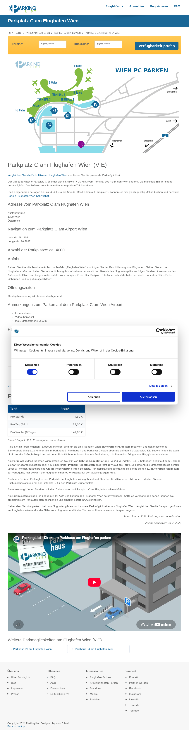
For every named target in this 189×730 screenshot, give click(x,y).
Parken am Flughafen (38, 33)
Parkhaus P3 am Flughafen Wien (32, 648)
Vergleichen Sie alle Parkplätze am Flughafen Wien (37, 175)
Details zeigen (158, 385)
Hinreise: (17, 44)
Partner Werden (138, 682)
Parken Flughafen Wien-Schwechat (28, 195)
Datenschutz (57, 688)
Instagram (135, 693)
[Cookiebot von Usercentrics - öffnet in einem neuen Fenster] (158, 331)
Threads (134, 705)
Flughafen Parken (100, 677)
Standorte (95, 688)
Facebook (135, 688)
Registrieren (159, 6)
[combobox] (53, 44)
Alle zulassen (148, 396)
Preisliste (95, 699)
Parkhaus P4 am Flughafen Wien (94, 648)
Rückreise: (81, 44)
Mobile (94, 693)
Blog (13, 682)
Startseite (15, 33)
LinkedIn (134, 699)
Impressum (17, 688)
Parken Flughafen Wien (67, 33)
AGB (53, 682)
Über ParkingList (20, 677)
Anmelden (136, 6)
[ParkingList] (22, 9)
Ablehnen (94, 396)
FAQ (177, 6)
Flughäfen (113, 6)
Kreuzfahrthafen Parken (104, 682)
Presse (15, 693)
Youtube (134, 710)
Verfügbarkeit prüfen (157, 46)
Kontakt (133, 677)
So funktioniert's (59, 693)
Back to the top (16, 726)
